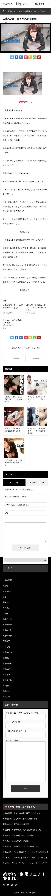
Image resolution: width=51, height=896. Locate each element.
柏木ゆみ (6, 658)
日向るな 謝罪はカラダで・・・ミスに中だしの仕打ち (36, 307)
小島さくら (7, 619)
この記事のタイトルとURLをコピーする (25, 348)
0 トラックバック (37, 482)
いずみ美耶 (7, 580)
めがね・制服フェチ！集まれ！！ (23, 807)
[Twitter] (8, 884)
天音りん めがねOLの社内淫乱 (16, 841)
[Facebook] (4, 884)
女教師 (5, 613)
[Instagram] (12, 884)
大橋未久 (6, 602)
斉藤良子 (6, 641)
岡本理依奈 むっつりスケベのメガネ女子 (20, 819)
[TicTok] (16, 884)
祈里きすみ (7, 680)
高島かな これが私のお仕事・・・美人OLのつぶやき (25, 858)
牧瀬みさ (6, 669)
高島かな (6, 691)
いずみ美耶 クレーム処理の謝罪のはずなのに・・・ (13, 307)
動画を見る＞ (25, 232)
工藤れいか (7, 636)
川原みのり (7, 630)
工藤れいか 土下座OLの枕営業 (16, 824)
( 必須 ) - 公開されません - (17, 505)
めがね (5, 586)
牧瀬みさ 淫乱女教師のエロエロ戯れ (18, 835)
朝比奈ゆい (7, 652)
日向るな (6, 647)
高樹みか (6, 697)
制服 (4, 597)
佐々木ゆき (7, 591)
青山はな (6, 686)
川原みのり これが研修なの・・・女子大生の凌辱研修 (25, 852)
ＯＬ (4, 575)
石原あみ (6, 674)
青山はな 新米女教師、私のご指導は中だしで (22, 830)
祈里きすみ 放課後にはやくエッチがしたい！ (22, 846)
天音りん (6, 608)
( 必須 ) (16, 496)
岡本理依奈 (7, 624)
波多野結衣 (7, 663)
